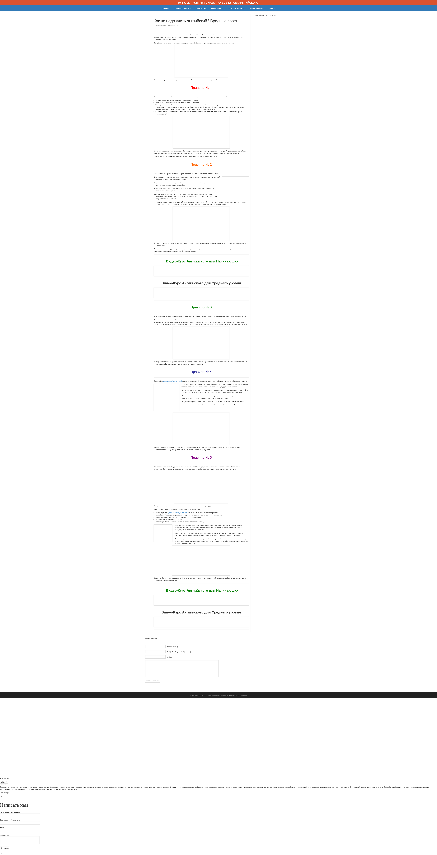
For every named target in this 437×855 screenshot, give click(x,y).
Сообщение (4, 835)
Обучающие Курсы (182, 8)
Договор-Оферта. (223, 695)
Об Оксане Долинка (236, 8)
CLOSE (3, 782)
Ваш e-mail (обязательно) (10, 820)
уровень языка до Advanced (178, 512)
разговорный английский (172, 381)
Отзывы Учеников (256, 8)
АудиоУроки (216, 8)
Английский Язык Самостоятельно (166, 25)
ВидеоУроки (201, 8)
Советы (272, 8)
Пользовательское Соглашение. (238, 695)
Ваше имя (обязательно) (10, 812)
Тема (2, 827)
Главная (165, 8)
